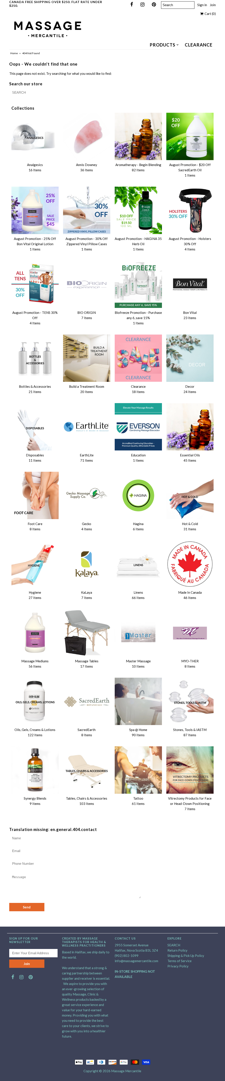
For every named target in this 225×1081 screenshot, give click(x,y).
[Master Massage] (138, 632)
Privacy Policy (178, 966)
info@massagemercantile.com (136, 961)
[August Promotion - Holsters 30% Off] (190, 210)
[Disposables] (35, 426)
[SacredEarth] (86, 701)
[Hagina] (138, 495)
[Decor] (190, 358)
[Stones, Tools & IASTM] (190, 701)
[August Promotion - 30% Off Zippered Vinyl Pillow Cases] (86, 210)
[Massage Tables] (86, 632)
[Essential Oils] (190, 426)
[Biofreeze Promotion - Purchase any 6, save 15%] (138, 284)
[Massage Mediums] (35, 632)
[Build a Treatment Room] (86, 358)
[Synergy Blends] (35, 769)
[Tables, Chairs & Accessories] (86, 769)
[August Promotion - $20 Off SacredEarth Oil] (190, 136)
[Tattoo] (138, 769)
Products (162, 44)
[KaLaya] (86, 564)
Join (213, 5)
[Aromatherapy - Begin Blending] (138, 136)
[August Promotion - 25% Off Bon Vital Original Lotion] (35, 210)
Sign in (202, 5)
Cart (209, 14)
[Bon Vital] (190, 284)
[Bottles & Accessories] (35, 358)
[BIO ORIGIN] (86, 284)
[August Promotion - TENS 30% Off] (35, 284)
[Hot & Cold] (190, 495)
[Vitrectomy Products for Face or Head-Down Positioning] (190, 769)
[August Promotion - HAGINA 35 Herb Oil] (138, 210)
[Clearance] (138, 358)
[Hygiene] (35, 564)
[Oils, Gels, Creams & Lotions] (35, 701)
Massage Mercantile (126, 1071)
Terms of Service (179, 961)
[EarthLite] (86, 426)
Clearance (198, 44)
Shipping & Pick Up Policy (185, 956)
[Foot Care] (35, 495)
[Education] (138, 426)
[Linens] (138, 564)
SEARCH (173, 945)
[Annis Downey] (86, 136)
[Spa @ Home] (138, 701)
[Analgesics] (35, 136)
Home (14, 53)
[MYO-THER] (190, 632)
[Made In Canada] (190, 564)
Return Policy (177, 950)
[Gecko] (86, 495)
